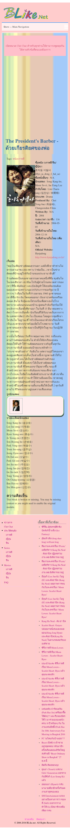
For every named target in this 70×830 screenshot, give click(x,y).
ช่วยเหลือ (29, 819)
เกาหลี (9, 534)
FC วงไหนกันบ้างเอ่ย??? (53, 738)
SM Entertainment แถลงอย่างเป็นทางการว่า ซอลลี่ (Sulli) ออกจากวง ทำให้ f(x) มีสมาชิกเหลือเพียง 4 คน (54, 803)
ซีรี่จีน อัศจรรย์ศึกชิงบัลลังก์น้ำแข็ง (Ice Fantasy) (51, 530)
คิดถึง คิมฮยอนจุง (50, 765)
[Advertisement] (35, 97)
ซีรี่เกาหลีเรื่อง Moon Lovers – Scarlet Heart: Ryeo (52, 656)
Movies (7, 565)
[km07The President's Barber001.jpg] (21, 205)
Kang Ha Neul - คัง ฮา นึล (54, 621)
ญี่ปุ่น (8, 538)
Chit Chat (8, 526)
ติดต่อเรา (40, 819)
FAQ (6, 582)
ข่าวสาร (8, 522)
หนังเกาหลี (18, 158)
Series (7, 547)
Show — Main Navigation (16, 26)
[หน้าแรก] (26, 19)
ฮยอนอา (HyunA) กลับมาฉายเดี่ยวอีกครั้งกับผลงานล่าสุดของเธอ (53, 788)
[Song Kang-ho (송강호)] (16, 410)
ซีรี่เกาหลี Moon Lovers (52, 647)
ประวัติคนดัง (10, 530)
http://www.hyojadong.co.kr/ (49, 257)
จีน (7, 542)
